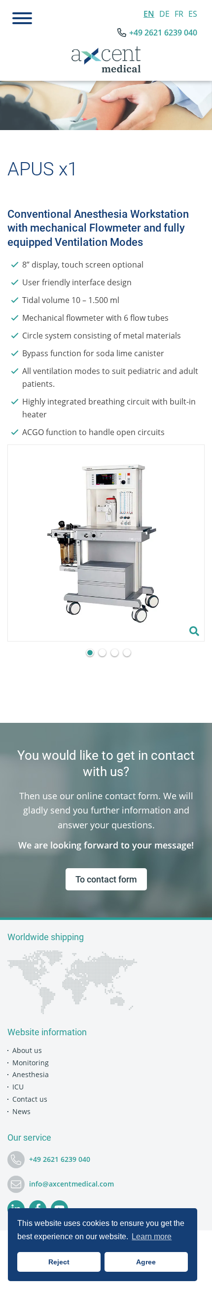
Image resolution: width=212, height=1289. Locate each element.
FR (179, 13)
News (21, 1111)
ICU (18, 1086)
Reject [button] (59, 1262)
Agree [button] (146, 1262)
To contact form (106, 879)
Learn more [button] (152, 1236)
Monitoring (30, 1062)
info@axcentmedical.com (71, 1183)
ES (192, 13)
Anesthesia (30, 1074)
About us (27, 1050)
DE (164, 13)
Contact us (29, 1099)
